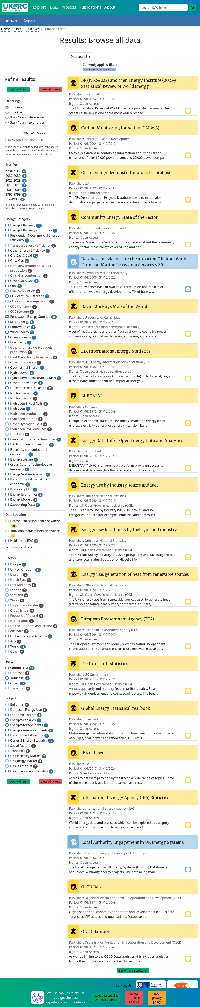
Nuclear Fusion (23, 398)
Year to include (34, 132)
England (18, 574)
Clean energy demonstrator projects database (126, 172)
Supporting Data (24, 504)
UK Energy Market (25, 761)
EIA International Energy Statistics (115, 351)
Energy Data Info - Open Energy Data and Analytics (132, 440)
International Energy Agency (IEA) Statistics (125, 797)
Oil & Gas (19, 260)
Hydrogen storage (25, 419)
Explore (40, 7)
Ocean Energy (22, 337)
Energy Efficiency (25, 225)
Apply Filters (18, 89)
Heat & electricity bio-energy (33, 357)
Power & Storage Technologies (34, 439)
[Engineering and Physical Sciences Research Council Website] (182, 986)
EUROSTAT (92, 395)
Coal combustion (24, 291)
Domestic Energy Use (28, 709)
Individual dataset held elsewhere (35, 533)
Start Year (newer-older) (28, 122)
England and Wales (26, 605)
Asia (15, 641)
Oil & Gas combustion (28, 275)
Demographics (23, 489)
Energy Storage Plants (28, 725)
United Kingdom (24, 569)
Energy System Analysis (29, 474)
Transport (19, 688)
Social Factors (22, 745)
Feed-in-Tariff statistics (104, 663)
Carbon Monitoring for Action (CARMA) (120, 128)
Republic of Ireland (26, 615)
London (17, 590)
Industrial (19, 678)
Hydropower (21, 372)
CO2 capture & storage (29, 296)
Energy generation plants (30, 730)
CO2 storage (21, 311)
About (109, 7)
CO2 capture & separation (31, 301)
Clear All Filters (50, 89)
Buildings (19, 704)
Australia (18, 631)
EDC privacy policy (157, 998)
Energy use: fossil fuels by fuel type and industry (129, 529)
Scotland (18, 595)
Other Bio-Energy (24, 362)
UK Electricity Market (27, 756)
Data (54, 7)
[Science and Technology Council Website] (151, 986)
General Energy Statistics (31, 740)
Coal (15, 286)
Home (5, 29)
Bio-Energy (20, 342)
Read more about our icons (21, 547)
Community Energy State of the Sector (119, 217)
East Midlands (22, 585)
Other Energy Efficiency (29, 250)
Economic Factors (25, 715)
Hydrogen (19, 408)
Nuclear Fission (23, 393)
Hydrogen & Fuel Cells (28, 403)
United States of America (30, 636)
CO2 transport (22, 306)
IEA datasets (93, 753)
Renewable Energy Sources (32, 316)
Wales (16, 600)
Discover (11, 21)
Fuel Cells (19, 434)
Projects (69, 7)
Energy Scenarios (24, 720)
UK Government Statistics (31, 771)
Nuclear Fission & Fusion (30, 388)
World (17, 646)
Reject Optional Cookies (134, 998)
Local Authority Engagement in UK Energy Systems (132, 842)
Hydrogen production (28, 413)
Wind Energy (21, 332)
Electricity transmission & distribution (29, 451)
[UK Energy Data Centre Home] (15, 7)
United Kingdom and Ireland (33, 626)
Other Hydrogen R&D (28, 424)
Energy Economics (25, 494)
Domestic (19, 673)
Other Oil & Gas (23, 281)
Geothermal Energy (26, 367)
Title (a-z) (16, 107)
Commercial (21, 668)
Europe (17, 564)
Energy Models (23, 499)
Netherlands (21, 621)
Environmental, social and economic (29, 481)
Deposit (29, 20)
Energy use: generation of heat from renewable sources (135, 574)
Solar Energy (21, 322)
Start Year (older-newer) (28, 117)
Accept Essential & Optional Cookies (106, 998)
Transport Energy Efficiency (32, 245)
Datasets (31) (80, 56)
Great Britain (21, 610)
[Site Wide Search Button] (192, 7)
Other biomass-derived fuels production (31, 349)
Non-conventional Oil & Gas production (30, 268)
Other (16, 651)
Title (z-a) (16, 112)
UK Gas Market (23, 766)
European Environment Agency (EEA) (117, 619)
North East (20, 579)
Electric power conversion (31, 444)
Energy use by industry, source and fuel (119, 485)
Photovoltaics (22, 327)
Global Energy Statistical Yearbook (115, 708)
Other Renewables (25, 383)
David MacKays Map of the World (114, 306)
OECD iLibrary (95, 931)
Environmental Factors (28, 735)
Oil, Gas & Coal (23, 255)
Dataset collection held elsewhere (35, 523)
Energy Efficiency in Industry (33, 230)
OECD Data (92, 886)
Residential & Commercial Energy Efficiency (34, 237)
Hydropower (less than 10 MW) (35, 378)
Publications (90, 7)
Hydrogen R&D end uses (30, 429)
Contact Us (123, 985)
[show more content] (188, 110)
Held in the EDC (23, 540)
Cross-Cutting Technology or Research (31, 466)
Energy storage (23, 459)
